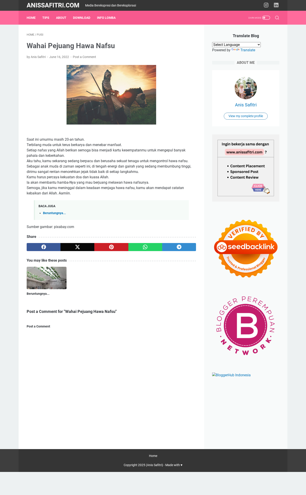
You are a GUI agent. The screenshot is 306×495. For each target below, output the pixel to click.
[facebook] (43, 247)
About (61, 17)
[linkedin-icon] (276, 5)
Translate (247, 50)
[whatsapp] (145, 247)
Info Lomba (106, 17)
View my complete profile (245, 116)
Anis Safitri (246, 105)
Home (31, 17)
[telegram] (179, 247)
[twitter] (77, 247)
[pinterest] (111, 247)
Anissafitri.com (53, 5)
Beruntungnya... (54, 213)
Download (81, 17)
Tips (45, 17)
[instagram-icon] (266, 5)
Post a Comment (84, 57)
